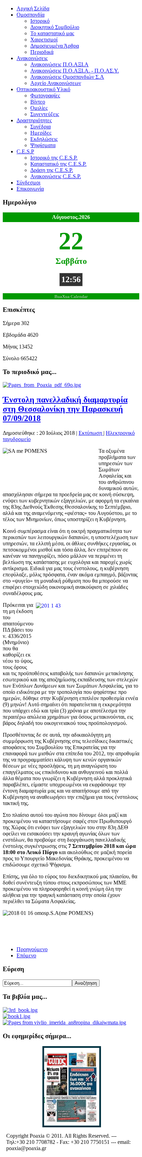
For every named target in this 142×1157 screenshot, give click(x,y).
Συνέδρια (40, 127)
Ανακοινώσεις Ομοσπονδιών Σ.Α (67, 77)
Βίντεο (37, 102)
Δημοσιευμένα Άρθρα (54, 46)
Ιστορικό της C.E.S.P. (54, 158)
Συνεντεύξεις (44, 114)
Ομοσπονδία (30, 15)
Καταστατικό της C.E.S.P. (58, 164)
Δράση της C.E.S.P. (51, 170)
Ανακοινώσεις (32, 58)
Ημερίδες (40, 133)
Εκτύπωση (91, 433)
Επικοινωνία (30, 189)
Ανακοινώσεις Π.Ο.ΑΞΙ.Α (59, 64)
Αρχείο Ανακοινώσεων (55, 83)
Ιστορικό (40, 21)
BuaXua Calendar (71, 296)
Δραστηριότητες (34, 120)
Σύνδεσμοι (28, 182)
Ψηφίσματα (42, 145)
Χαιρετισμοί (44, 39)
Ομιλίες (39, 108)
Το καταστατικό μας (52, 33)
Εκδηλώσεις (44, 139)
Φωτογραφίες (45, 95)
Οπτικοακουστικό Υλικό (43, 89)
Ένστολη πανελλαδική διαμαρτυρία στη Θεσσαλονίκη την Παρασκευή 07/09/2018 (65, 409)
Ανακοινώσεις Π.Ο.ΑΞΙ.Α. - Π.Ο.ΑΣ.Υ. (74, 71)
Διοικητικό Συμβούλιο (54, 27)
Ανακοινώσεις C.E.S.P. (55, 176)
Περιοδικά (41, 52)
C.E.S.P (25, 151)
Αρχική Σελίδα (33, 8)
